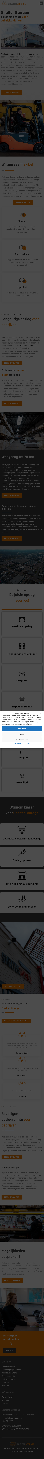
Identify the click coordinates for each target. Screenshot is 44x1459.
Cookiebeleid (17, 743)
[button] (41, 714)
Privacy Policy (25, 743)
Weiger (22, 734)
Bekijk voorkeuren (22, 740)
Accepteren (22, 729)
